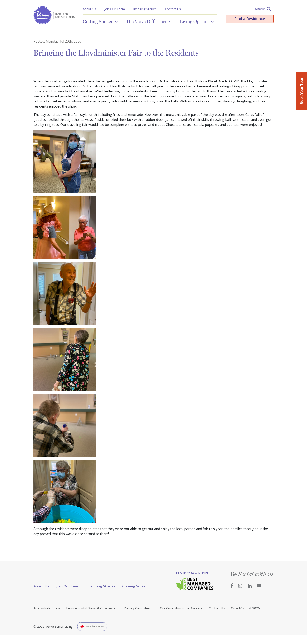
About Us (89, 9)
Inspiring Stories (145, 9)
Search (260, 8)
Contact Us (173, 9)
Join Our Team (114, 9)
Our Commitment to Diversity (181, 608)
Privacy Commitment (139, 608)
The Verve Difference (146, 21)
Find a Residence (249, 18)
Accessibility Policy (46, 608)
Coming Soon (133, 586)
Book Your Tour (301, 91)
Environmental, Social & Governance (92, 608)
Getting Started (98, 21)
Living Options (194, 21)
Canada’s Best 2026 (245, 608)
